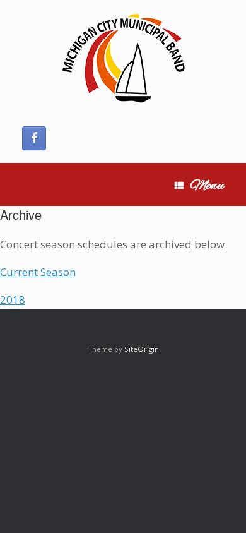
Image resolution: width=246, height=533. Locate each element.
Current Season (38, 272)
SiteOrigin (141, 349)
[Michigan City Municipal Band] (123, 60)
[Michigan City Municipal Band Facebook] (34, 138)
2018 (12, 299)
